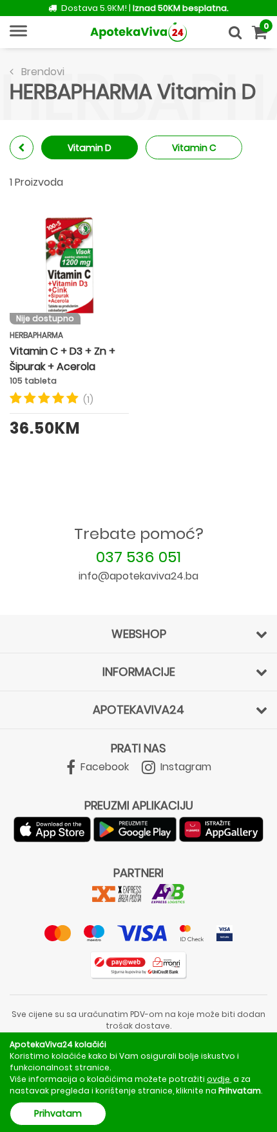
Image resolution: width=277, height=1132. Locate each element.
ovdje (218, 1079)
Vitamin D (89, 147)
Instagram (184, 766)
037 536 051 (138, 556)
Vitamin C (194, 147)
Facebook (103, 766)
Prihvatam (58, 1113)
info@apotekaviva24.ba (138, 576)
